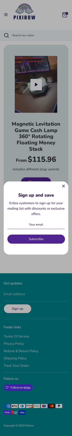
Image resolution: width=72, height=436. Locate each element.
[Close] (63, 186)
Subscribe (36, 239)
